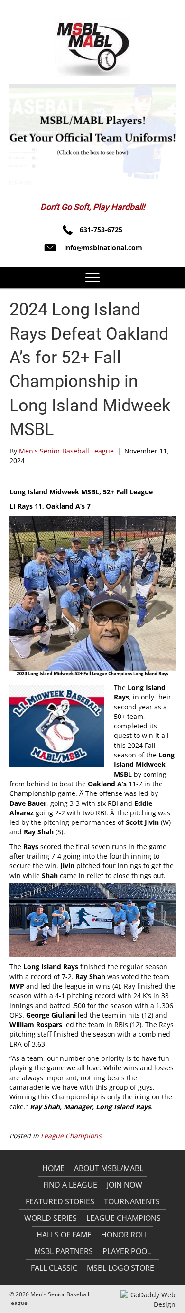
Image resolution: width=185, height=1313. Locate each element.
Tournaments (132, 1201)
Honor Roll (124, 1234)
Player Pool (126, 1251)
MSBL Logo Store (120, 1268)
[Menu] (92, 278)
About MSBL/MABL (108, 1168)
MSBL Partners (63, 1251)
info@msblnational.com (103, 247)
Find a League (70, 1185)
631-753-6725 (101, 229)
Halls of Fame (64, 1234)
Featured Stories (60, 1201)
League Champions (71, 1135)
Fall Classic (54, 1268)
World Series (50, 1218)
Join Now (124, 1185)
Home (53, 1168)
